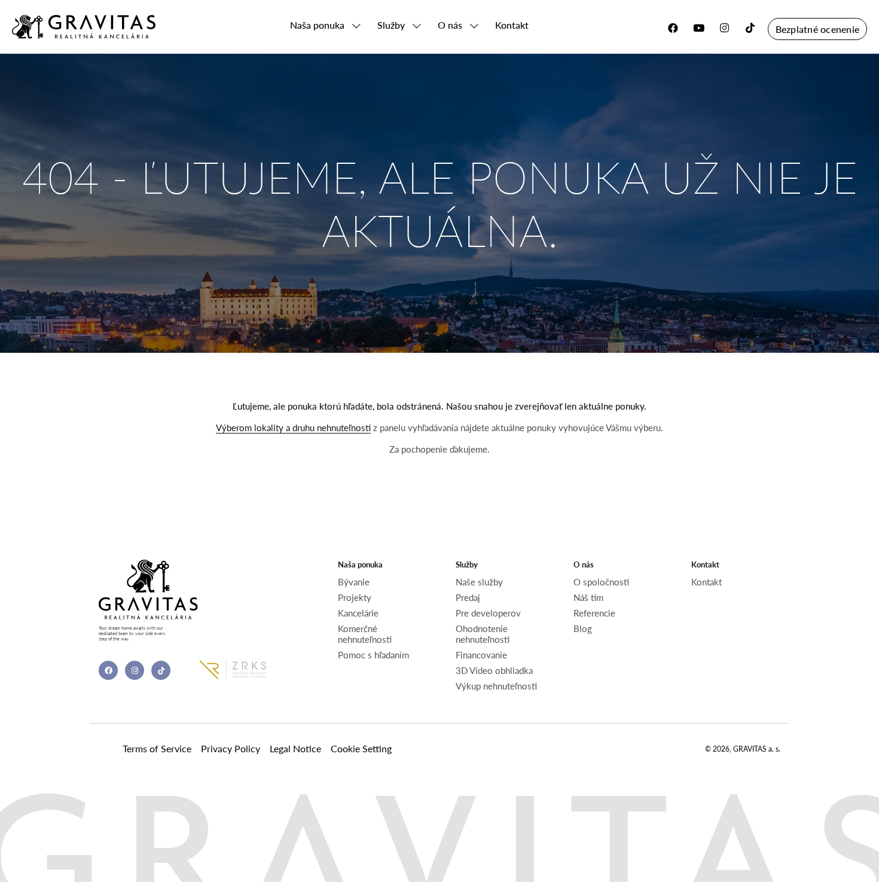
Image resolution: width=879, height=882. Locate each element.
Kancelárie (358, 613)
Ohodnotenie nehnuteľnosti (482, 634)
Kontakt (512, 25)
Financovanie (481, 654)
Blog (582, 628)
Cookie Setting (361, 748)
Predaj (468, 597)
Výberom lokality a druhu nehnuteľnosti (293, 427)
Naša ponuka (317, 25)
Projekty (354, 597)
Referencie (594, 613)
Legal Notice (295, 748)
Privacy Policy (230, 748)
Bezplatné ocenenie (817, 29)
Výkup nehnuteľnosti (496, 685)
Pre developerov (488, 613)
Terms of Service (157, 748)
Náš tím (588, 597)
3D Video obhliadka (494, 670)
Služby (391, 25)
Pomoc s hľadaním (373, 654)
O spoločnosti (601, 581)
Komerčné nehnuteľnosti (365, 634)
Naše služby (479, 581)
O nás (450, 25)
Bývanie (354, 581)
